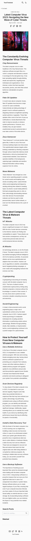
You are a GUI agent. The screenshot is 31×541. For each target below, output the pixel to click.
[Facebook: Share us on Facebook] (10, 25)
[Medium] (19, 531)
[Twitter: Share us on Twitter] (13, 25)
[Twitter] (12, 531)
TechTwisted (8, 3)
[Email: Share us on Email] (20, 25)
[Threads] (16, 531)
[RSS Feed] (22, 531)
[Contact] (9, 531)
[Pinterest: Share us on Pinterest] (17, 25)
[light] (26, 3)
